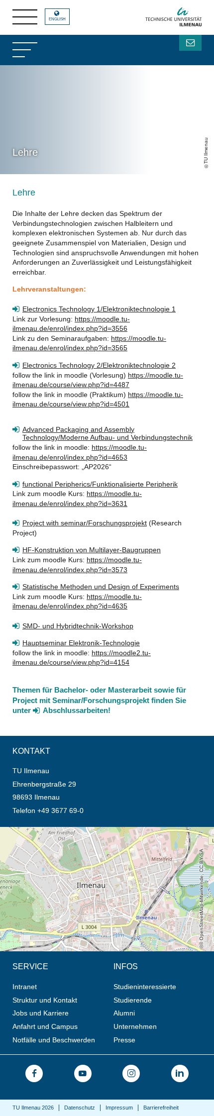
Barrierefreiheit (161, 1108)
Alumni (124, 1013)
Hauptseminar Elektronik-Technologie (81, 643)
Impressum (119, 1108)
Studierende (132, 1000)
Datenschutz (79, 1108)
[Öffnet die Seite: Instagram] (131, 1073)
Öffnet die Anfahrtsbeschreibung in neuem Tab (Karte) (85, 831)
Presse (124, 1040)
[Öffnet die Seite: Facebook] (34, 1073)
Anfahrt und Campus (45, 1026)
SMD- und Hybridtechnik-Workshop (77, 626)
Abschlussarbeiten (75, 710)
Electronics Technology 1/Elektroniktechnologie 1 (99, 309)
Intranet (24, 987)
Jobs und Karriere (40, 1013)
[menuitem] (59, 987)
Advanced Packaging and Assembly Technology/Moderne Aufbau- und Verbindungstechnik (107, 433)
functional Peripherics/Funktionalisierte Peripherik (100, 484)
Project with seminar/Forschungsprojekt (84, 523)
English (57, 19)
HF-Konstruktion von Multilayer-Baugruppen (91, 550)
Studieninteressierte (144, 987)
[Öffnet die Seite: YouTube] (83, 1073)
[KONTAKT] (190, 43)
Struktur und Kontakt (44, 1000)
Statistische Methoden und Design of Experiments (100, 587)
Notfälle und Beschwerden (53, 1040)
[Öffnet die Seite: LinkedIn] (180, 1073)
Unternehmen (135, 1026)
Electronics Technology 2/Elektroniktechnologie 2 (99, 365)
